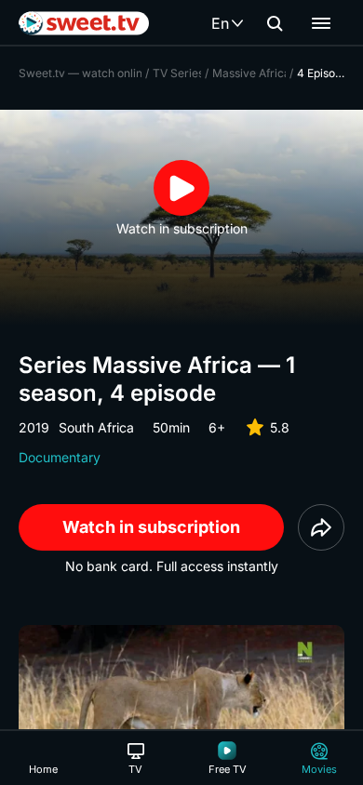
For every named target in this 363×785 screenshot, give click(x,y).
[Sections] (321, 23)
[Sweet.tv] (84, 23)
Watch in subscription (151, 527)
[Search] (274, 23)
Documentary (60, 457)
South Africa (96, 427)
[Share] (321, 527)
